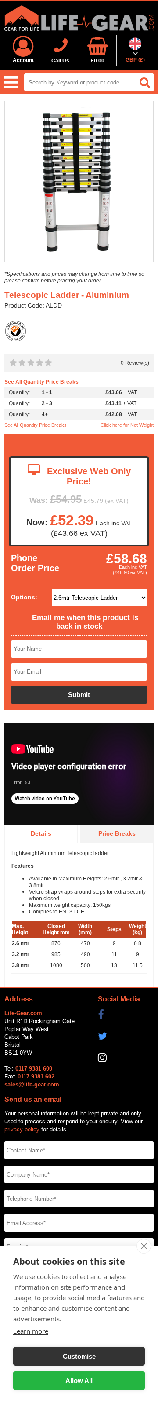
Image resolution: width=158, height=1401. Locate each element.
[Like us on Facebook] (126, 1014)
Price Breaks (117, 833)
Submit (79, 694)
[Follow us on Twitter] (126, 1036)
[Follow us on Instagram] (126, 1058)
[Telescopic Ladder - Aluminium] (79, 182)
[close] (143, 1246)
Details (41, 833)
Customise (79, 1356)
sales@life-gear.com (31, 1084)
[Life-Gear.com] (79, 18)
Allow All (79, 1380)
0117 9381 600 (33, 1068)
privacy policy (22, 1129)
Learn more (30, 1331)
